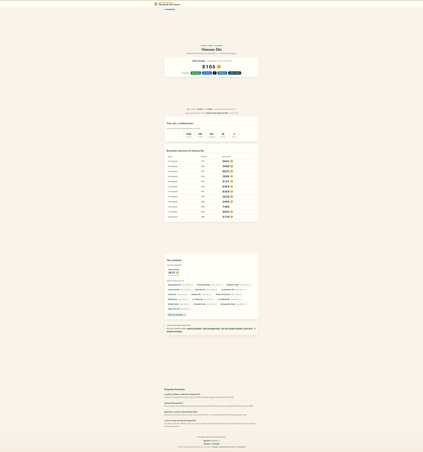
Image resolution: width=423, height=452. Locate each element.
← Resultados (169, 9)
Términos (207, 444)
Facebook (206, 73)
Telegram (222, 73)
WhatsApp (196, 73)
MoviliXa (215, 447)
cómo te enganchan (211, 328)
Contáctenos (241, 447)
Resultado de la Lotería (227, 447)
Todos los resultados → (176, 315)
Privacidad (216, 444)
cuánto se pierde (194, 328)
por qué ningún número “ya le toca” (237, 328)
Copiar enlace (235, 73)
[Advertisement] (211, 27)
